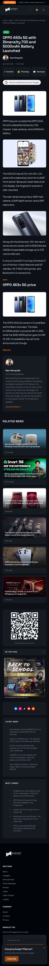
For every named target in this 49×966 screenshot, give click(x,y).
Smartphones (8, 879)
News (11, 20)
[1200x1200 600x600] (24, 698)
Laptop (6, 899)
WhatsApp (23, 71)
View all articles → (13, 407)
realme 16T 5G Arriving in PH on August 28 (26, 810)
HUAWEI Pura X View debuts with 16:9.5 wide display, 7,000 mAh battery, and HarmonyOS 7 (23, 757)
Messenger (39, 71)
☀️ (37, 10)
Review (6, 887)
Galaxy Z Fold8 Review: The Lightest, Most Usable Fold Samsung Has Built (25, 740)
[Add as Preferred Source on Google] (22, 82)
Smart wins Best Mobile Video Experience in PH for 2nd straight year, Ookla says (23, 748)
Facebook (8, 71)
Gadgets (6, 875)
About (5, 912)
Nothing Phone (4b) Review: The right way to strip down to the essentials (27, 819)
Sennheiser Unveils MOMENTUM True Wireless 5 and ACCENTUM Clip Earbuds (25, 732)
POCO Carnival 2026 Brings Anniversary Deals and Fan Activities (24, 828)
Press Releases (9, 883)
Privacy (6, 920)
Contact (6, 916)
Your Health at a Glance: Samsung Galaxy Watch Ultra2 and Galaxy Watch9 (24, 766)
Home (5, 20)
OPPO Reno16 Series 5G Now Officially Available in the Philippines (25, 802)
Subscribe (11, 959)
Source (7, 349)
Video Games (8, 895)
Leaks (5, 891)
